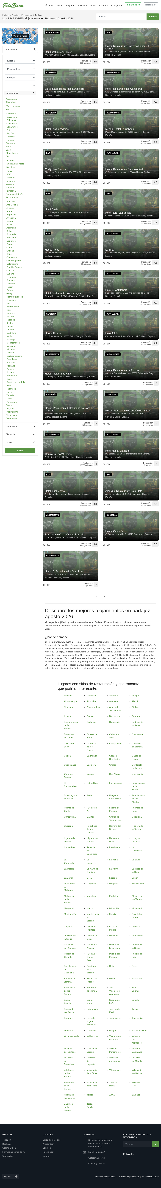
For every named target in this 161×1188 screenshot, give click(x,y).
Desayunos (12, 127)
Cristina (90, 774)
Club (8, 156)
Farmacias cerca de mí (13, 1152)
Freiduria (10, 283)
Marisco (10, 336)
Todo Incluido (13, 106)
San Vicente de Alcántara (114, 990)
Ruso (9, 379)
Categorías (116, 5)
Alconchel (91, 701)
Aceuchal (91, 695)
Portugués (11, 375)
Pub (8, 130)
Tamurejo (68, 1018)
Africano (10, 201)
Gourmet (10, 177)
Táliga (135, 1009)
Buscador (82, 5)
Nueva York (48, 1152)
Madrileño (11, 333)
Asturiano (11, 227)
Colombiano (12, 264)
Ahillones (113, 695)
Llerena (113, 878)
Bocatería (11, 234)
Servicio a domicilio (15, 382)
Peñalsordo (137, 935)
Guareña (68, 826)
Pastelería (11, 191)
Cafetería (11, 113)
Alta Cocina (12, 204)
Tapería (10, 395)
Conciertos (7, 1156)
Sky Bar (10, 133)
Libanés (10, 329)
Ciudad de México (52, 1140)
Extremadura (26, 15)
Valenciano (11, 402)
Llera (89, 878)
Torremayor (115, 1018)
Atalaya (135, 707)
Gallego (10, 290)
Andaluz (10, 208)
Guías (93, 5)
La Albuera (114, 847)
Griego (9, 293)
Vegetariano (12, 412)
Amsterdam (48, 1144)
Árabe (9, 211)
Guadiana (137, 817)
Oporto (46, 1156)
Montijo (113, 914)
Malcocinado (138, 883)
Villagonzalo (115, 1070)
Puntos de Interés (14, 194)
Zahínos (136, 1094)
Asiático (10, 224)
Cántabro (11, 241)
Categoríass (12, 93)
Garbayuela (70, 817)
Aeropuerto (11, 99)
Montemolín (70, 914)
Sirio (8, 385)
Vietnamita (11, 418)
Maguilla (113, 883)
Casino (9, 150)
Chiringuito (11, 120)
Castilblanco (70, 765)
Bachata (6, 1144)
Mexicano (11, 346)
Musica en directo (15, 163)
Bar (7, 109)
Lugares (70, 5)
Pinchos (10, 369)
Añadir (50, 5)
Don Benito (137, 774)
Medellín (113, 896)
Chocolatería (12, 153)
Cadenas (103, 5)
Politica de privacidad (129, 1176)
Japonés (10, 319)
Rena (134, 966)
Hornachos (69, 847)
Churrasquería (13, 260)
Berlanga (91, 722)
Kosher (10, 323)
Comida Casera (14, 267)
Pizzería (10, 372)
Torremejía (137, 1018)
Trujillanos (92, 1030)
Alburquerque (71, 701)
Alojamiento (11, 102)
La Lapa (136, 859)
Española (11, 277)
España (15, 15)
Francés (10, 280)
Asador (10, 221)
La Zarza (68, 878)
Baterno (136, 716)
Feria (89, 795)
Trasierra (68, 1030)
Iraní (8, 310)
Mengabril (69, 908)
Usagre (113, 1030)
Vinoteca (10, 143)
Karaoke (10, 184)
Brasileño (11, 237)
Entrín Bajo (92, 783)
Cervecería (11, 117)
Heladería (10, 181)
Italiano (10, 316)
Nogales (68, 926)
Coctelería (11, 123)
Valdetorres (92, 1036)
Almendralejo (93, 707)
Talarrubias (92, 1009)
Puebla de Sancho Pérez (92, 957)
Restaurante (12, 197)
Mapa (60, 5)
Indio (8, 303)
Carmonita (92, 755)
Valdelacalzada (71, 1036)
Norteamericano (14, 356)
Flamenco (11, 160)
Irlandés (10, 313)
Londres (47, 1148)
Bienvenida (114, 722)
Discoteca (10, 167)
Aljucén (135, 701)
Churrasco (11, 257)
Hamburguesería (14, 296)
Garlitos (90, 817)
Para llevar (11, 359)
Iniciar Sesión (133, 4)
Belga (9, 231)
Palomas (113, 935)
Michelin (10, 349)
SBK (8, 174)
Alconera (113, 701)
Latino (9, 326)
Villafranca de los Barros (69, 1073)
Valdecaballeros (140, 1030)
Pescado (10, 365)
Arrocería (11, 218)
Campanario (115, 743)
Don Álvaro (114, 774)
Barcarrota (114, 716)
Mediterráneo (13, 342)
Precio (9, 442)
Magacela (91, 883)
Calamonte (137, 734)
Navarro (10, 352)
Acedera (68, 695)
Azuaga (68, 716)
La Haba (113, 859)
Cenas (9, 247)
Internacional (12, 306)
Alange (135, 695)
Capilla (67, 755)
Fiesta (9, 171)
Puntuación (11, 426)
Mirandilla (114, 908)
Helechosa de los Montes (92, 829)
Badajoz (91, 716)
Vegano (10, 408)
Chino (9, 254)
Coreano (10, 270)
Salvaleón (137, 978)
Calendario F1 (9, 1148)
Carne (9, 244)
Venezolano (12, 415)
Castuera (91, 765)
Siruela (135, 1000)
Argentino (11, 214)
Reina (112, 966)
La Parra (113, 868)
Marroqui (10, 339)
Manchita (91, 896)
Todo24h (6, 1140)
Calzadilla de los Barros (91, 746)
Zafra (112, 1094)
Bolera (9, 146)
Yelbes (90, 1094)
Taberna (10, 136)
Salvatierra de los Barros (69, 990)
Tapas (9, 392)
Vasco (9, 405)
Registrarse (151, 4)
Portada (5, 15)
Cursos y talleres (96, 1163)
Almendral (69, 707)
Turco (9, 398)
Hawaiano (11, 300)
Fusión (9, 287)
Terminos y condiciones (104, 1176)
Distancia (10, 434)
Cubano (10, 273)
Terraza (10, 140)
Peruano (10, 362)
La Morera (69, 868)
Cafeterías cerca (96, 1158)
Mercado (10, 187)
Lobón (135, 878)
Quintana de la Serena (91, 969)
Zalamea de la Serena (68, 1107)
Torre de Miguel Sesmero (91, 1021)
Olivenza (136, 926)
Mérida (90, 908)
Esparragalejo (116, 783)
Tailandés (11, 388)
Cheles (112, 765)
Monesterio (137, 908)
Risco (112, 978)
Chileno (10, 250)
